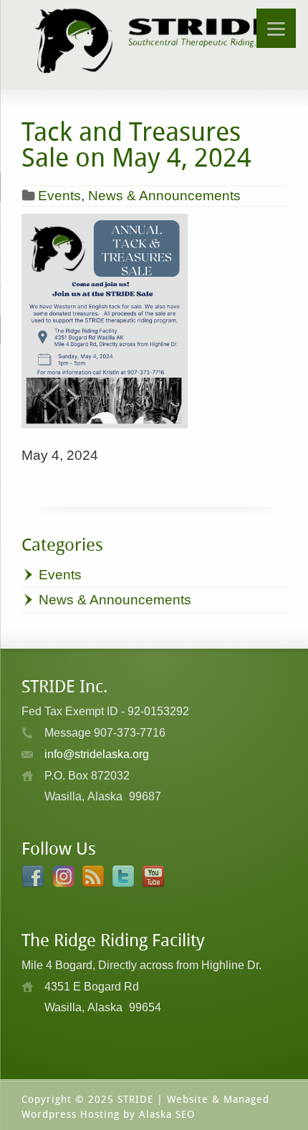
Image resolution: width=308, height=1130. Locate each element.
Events (59, 195)
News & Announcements (164, 195)
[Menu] (276, 28)
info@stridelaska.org (96, 754)
